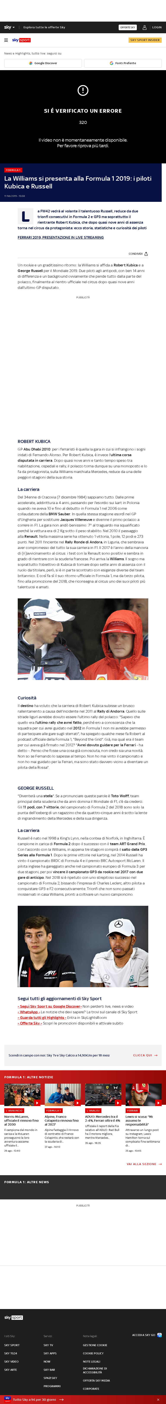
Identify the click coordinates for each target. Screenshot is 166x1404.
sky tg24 (10, 1353)
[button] (76, 1399)
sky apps (50, 1353)
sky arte (10, 1369)
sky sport (11, 1345)
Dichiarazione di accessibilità (95, 1370)
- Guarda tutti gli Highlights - (42, 1017)
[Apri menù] (6, 40)
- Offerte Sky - (30, 1023)
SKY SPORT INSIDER (145, 40)
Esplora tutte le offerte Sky (44, 27)
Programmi (52, 1386)
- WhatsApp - (29, 1012)
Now (47, 1361)
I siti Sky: (9, 1336)
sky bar (49, 1369)
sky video (11, 1361)
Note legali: (90, 1336)
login (157, 27)
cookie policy (93, 1353)
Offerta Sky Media (96, 1380)
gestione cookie (95, 1345)
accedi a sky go (143, 1335)
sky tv (48, 1345)
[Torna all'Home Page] (21, 40)
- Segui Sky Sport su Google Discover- (49, 1006)
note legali (91, 1361)
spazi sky (50, 1378)
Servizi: (48, 1336)
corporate (91, 1388)
